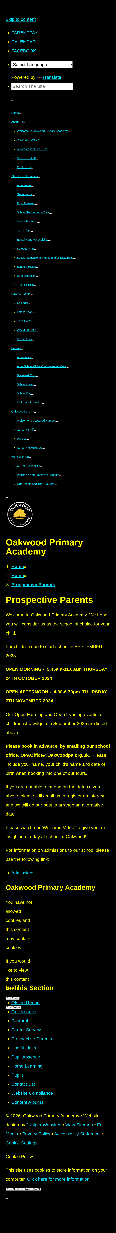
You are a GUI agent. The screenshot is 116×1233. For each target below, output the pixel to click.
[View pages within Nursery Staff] (35, 430)
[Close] (7, 1198)
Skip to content (21, 19)
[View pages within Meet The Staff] (37, 159)
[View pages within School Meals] (35, 385)
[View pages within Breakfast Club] (37, 376)
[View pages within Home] (20, 113)
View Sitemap (79, 1124)
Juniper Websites (43, 1124)
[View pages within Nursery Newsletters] (43, 448)
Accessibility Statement (77, 1133)
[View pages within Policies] (27, 439)
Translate (51, 77)
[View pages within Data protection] (37, 276)
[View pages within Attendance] (32, 358)
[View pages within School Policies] (37, 267)
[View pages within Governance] (33, 195)
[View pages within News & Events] (31, 294)
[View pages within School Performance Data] (50, 213)
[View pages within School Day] (32, 394)
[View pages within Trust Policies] (35, 285)
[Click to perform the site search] (12, 100)
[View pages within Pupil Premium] (36, 204)
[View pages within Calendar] (29, 303)
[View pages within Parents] (22, 349)
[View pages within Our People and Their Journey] (56, 484)
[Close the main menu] (7, 497)
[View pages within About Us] (24, 122)
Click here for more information (58, 1179)
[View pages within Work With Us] (30, 457)
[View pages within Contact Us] (32, 168)
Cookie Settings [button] (21, 1142)
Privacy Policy (36, 1133)
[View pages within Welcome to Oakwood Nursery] (56, 421)
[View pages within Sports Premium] (38, 222)
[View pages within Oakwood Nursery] (35, 412)
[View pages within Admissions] (32, 186)
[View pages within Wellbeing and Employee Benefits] (60, 475)
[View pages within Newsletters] (33, 340)
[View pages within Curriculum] (32, 231)
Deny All (36, 1189)
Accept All (11, 1189)
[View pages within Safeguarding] (35, 249)
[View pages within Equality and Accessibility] (49, 240)
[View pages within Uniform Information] (43, 403)
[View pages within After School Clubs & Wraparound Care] (67, 367)
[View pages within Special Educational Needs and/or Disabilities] (74, 258)
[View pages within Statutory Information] (39, 177)
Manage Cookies (24, 1189)
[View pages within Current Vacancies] (41, 466)
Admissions (23, 872)
